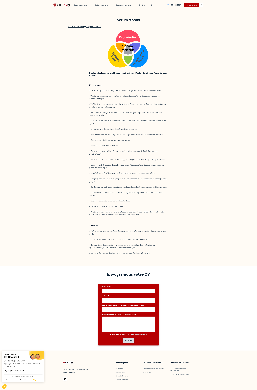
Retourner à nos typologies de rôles (84, 26)
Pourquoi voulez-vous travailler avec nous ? (119, 314)
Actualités (147, 372)
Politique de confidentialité (180, 374)
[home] (61, 5)
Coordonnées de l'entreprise (153, 368)
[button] (81, 5)
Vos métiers (120, 372)
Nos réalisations (122, 376)
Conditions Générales (138, 334)
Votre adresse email (110, 296)
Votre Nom (106, 286)
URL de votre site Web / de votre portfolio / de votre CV (124, 305)
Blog (152, 5)
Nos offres (119, 368)
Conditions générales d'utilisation (178, 370)
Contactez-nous (191, 5)
